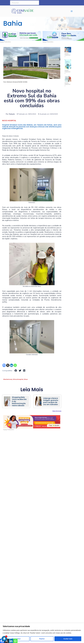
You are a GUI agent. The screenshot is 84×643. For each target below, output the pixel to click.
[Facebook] (4, 365)
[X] (7, 365)
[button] (1, 35)
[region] (42, 633)
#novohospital (18, 379)
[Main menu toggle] (71, 11)
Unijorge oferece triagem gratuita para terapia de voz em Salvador (50, 401)
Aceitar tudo (67, 639)
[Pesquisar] (37, 3)
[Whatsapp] (15, 365)
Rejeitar (42, 639)
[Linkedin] (11, 365)
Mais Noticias (56, 411)
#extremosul (7, 379)
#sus (26, 379)
